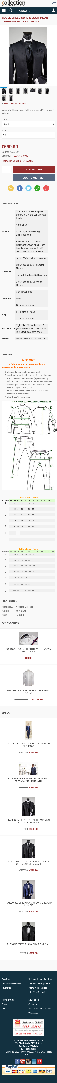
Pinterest (46, 188)
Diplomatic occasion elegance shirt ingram (28, 692)
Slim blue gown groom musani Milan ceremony (28, 745)
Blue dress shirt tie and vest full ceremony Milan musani (28, 780)
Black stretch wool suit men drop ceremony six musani (28, 862)
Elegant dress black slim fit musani (28, 944)
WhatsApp (37, 188)
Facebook (19, 188)
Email (10, 188)
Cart (53, 3)
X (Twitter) (28, 189)
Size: (4, 130)
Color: (5, 119)
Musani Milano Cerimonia (15, 103)
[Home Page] (13, 4)
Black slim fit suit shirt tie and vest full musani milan (28, 821)
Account (53, 10)
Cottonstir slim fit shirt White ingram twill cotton (28, 650)
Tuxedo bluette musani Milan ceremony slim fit (28, 904)
